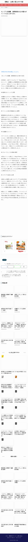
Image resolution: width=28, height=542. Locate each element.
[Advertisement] (14, 54)
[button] (4, 266)
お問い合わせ (19, 535)
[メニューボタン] (2, 2)
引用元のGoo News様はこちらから (10, 71)
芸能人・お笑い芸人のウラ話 (14, 2)
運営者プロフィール (13, 535)
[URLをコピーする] (24, 266)
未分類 (4, 259)
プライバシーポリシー (11, 537)
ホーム (7, 535)
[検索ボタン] (26, 2)
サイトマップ (18, 537)
